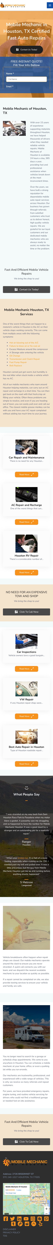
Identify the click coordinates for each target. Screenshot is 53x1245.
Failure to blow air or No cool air (24, 345)
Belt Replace (15, 365)
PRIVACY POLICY (11, 1232)
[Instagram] (32, 1218)
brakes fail (23, 857)
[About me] (33, 1223)
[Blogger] (39, 1218)
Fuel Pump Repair (18, 362)
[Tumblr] (13, 1223)
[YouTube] (26, 1218)
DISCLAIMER (9, 1229)
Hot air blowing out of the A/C (23, 342)
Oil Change (14, 355)
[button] (26, 50)
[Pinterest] (46, 1218)
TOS (5, 1235)
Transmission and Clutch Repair (24, 359)
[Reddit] (26, 1223)
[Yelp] (40, 1223)
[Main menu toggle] (50, 5)
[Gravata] (20, 1223)
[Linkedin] (19, 1218)
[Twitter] (12, 1218)
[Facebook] (5, 1218)
